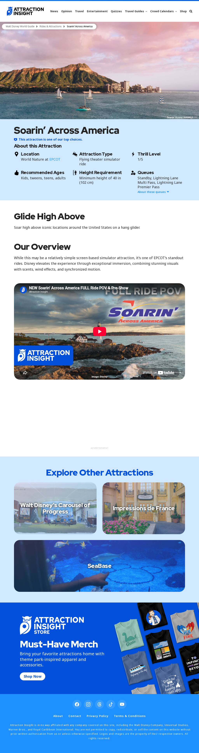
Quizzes (116, 11)
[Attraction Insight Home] (25, 11)
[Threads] (99, 704)
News (54, 11)
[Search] (190, 11)
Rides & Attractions (51, 26)
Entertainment (97, 11)
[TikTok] (110, 704)
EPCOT (54, 159)
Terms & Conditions (130, 716)
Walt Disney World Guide (20, 26)
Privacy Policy (97, 716)
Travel (79, 11)
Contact (74, 716)
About (58, 716)
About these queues (152, 192)
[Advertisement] (99, 417)
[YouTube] (122, 704)
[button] (99, 70)
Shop (183, 11)
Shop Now (32, 676)
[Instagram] (88, 704)
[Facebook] (76, 704)
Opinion (66, 11)
